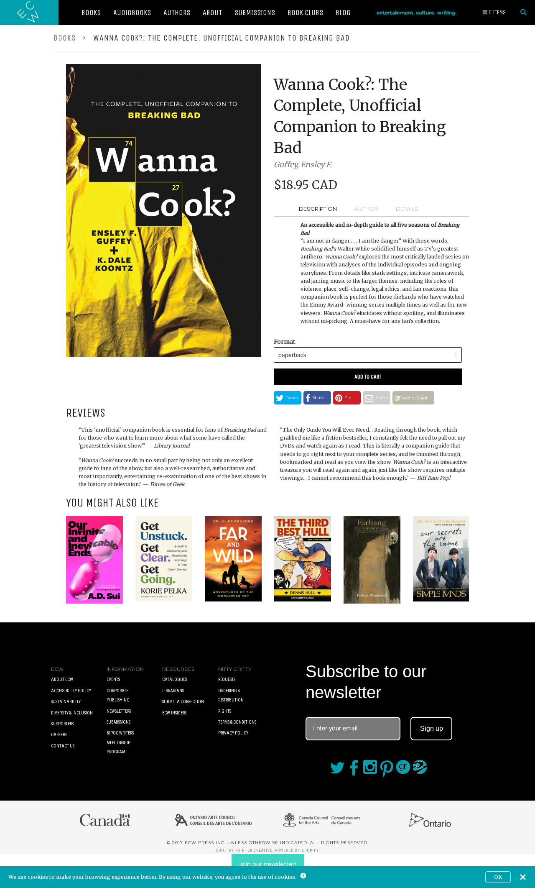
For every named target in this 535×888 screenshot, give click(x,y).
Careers (58, 734)
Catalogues (174, 679)
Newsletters (119, 711)
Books (91, 12)
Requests (226, 679)
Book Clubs (305, 12)
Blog (343, 12)
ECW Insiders (174, 713)
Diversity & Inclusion (72, 713)
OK (498, 877)
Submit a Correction (183, 701)
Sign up (431, 728)
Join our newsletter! (267, 864)
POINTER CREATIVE (254, 850)
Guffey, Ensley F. (303, 164)
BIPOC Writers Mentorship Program (120, 742)
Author (366, 208)
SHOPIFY (310, 850)
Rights (224, 711)
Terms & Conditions (237, 722)
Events (113, 679)
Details (407, 208)
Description (318, 208)
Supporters (62, 724)
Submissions (254, 12)
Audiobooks (132, 12)
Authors (176, 12)
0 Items (496, 12)
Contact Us (62, 746)
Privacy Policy (233, 733)
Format (284, 341)
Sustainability (66, 701)
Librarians (173, 690)
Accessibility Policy (71, 690)
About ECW (62, 679)
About (212, 12)
